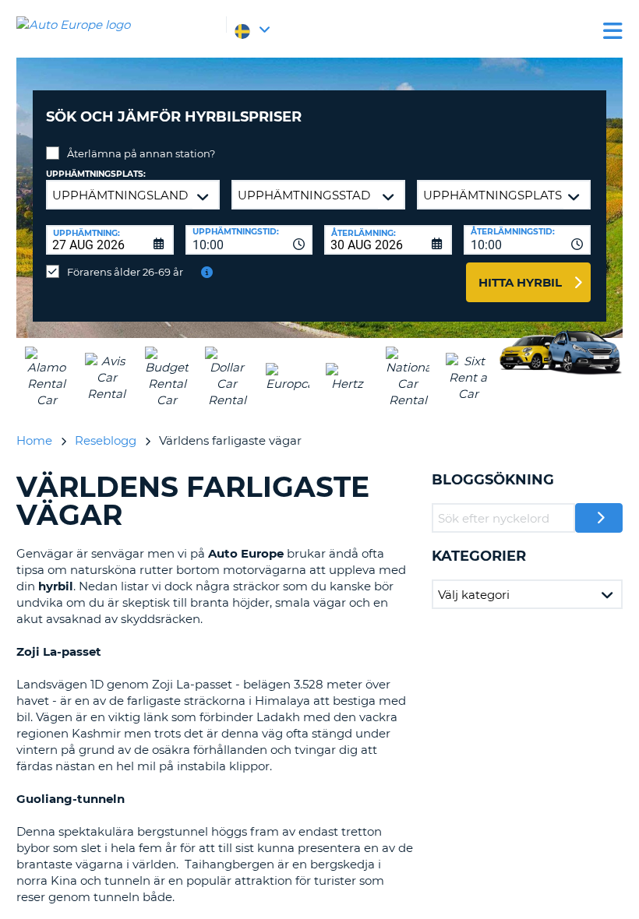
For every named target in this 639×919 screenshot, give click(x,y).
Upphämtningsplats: (96, 174)
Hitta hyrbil (520, 282)
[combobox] (249, 240)
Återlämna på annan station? (141, 153)
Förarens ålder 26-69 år (125, 272)
